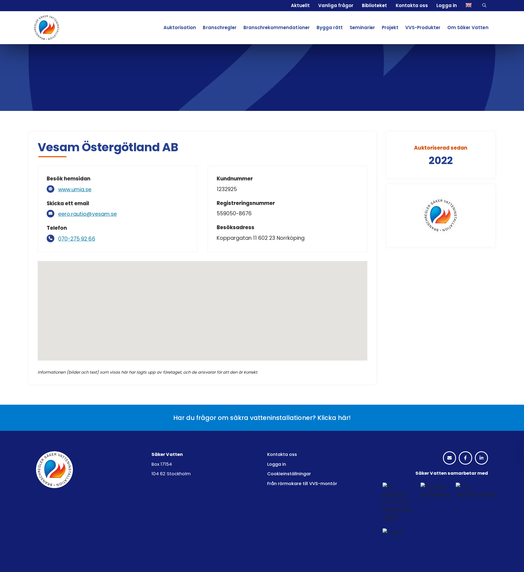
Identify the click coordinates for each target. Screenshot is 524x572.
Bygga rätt (330, 27)
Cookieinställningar (289, 474)
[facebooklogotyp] (465, 458)
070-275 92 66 (76, 239)
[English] (469, 5)
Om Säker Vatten (468, 27)
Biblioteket (374, 5)
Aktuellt (300, 5)
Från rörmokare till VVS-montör (302, 483)
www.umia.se (74, 189)
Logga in (446, 5)
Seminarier (362, 27)
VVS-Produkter (422, 27)
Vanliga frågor (335, 5)
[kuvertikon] (449, 458)
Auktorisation (179, 27)
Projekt (390, 27)
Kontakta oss (412, 5)
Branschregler (219, 27)
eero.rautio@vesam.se (87, 214)
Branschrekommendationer (276, 27)
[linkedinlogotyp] (481, 458)
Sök (485, 5)
